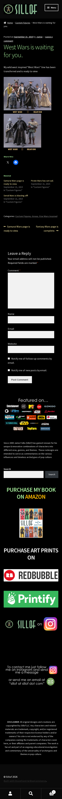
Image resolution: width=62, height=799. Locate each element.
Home (10, 22)
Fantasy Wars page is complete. (47, 228)
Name (11, 313)
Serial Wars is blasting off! (16, 195)
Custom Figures (22, 22)
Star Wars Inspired (48, 216)
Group (35, 216)
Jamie (39, 36)
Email (11, 328)
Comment (14, 270)
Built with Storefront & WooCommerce (25, 780)
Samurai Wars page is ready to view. (17, 228)
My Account (10, 793)
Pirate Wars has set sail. (42, 180)
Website (12, 343)
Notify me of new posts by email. (29, 370)
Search (7, 469)
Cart (47, 791)
